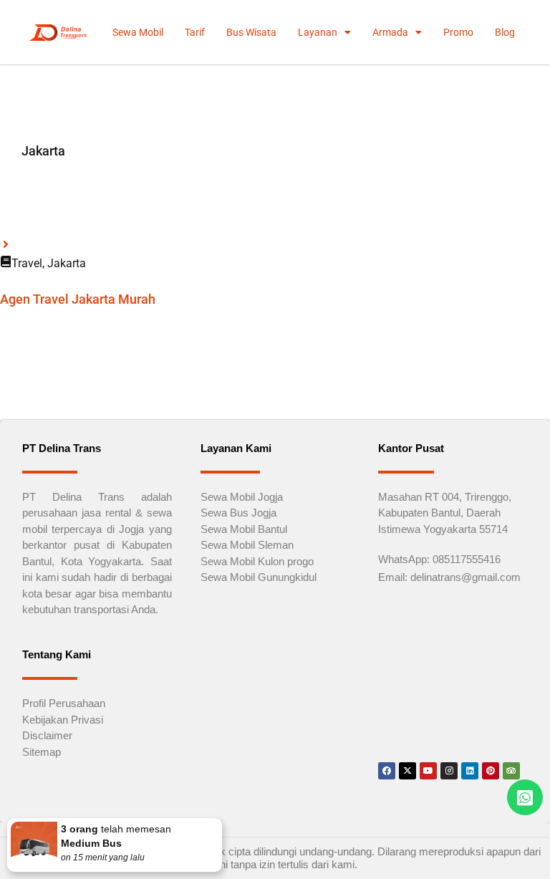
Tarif (195, 32)
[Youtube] (428, 770)
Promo (458, 32)
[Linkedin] (469, 770)
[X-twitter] (407, 770)
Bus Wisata (251, 32)
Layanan (317, 32)
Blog (505, 32)
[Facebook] (386, 770)
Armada (390, 32)
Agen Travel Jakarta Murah (77, 299)
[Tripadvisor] (511, 770)
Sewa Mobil (137, 32)
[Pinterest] (490, 770)
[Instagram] (449, 770)
